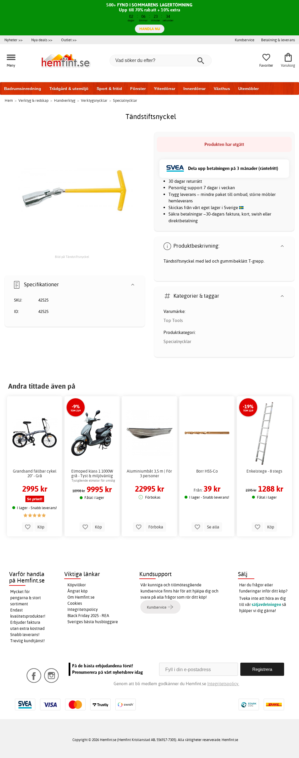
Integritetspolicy (82, 609)
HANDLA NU (149, 28)
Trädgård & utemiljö (68, 88)
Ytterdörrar (164, 88)
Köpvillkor (76, 585)
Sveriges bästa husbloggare (92, 621)
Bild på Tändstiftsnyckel (72, 257)
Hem (9, 100)
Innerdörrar (194, 88)
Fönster (138, 88)
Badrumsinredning (22, 88)
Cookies (74, 603)
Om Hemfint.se (81, 597)
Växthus (222, 88)
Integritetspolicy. (223, 683)
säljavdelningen (266, 604)
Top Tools (173, 320)
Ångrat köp (77, 591)
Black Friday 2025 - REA (88, 615)
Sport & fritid (109, 88)
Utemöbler (248, 88)
